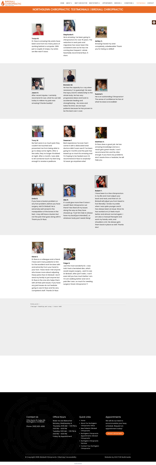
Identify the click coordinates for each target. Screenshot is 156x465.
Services (117, 3)
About (68, 3)
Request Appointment (115, 433)
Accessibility (71, 457)
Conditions (128, 3)
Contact (150, 3)
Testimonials (140, 3)
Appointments (107, 3)
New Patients (93, 3)
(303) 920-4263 (38, 426)
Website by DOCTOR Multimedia (118, 457)
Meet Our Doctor (81, 3)
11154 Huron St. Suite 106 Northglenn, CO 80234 (35, 421)
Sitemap (61, 457)
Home (62, 3)
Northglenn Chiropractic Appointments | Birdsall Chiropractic (89, 435)
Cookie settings (78, 463)
